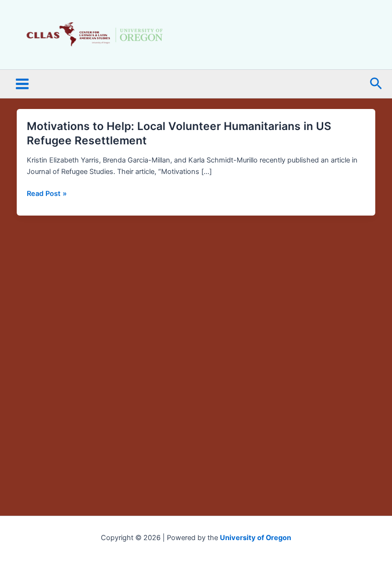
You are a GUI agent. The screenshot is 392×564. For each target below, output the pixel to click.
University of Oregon (255, 537)
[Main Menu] (22, 84)
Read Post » (47, 193)
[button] (376, 84)
